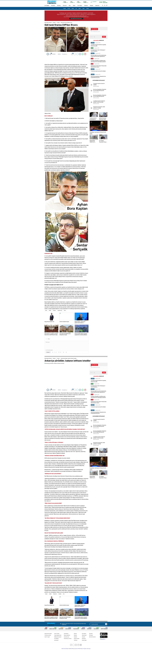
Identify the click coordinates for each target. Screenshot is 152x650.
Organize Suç (60, 310)
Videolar (86, 5)
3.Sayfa (64, 8)
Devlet (50, 310)
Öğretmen (55, 593)
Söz (63, 593)
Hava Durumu (68, 628)
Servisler (53, 5)
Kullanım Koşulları (83, 648)
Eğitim (80, 8)
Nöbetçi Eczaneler (57, 636)
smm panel (56, 640)
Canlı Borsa (66, 633)
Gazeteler (97, 5)
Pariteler (89, 628)
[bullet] (60, 352)
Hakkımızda (63, 648)
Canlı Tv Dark (56, 633)
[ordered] (59, 352)
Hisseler (83, 628)
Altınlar (75, 633)
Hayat (83, 8)
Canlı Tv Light (47, 636)
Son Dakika (47, 5)
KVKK (79, 648)
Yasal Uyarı (89, 648)
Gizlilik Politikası (71, 648)
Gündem (59, 5)
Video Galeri (84, 635)
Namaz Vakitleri (52, 628)
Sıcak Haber (84, 640)
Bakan (46, 593)
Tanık (65, 310)
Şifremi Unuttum (92, 636)
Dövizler (75, 635)
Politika (87, 8)
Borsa (46, 628)
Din (76, 8)
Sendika (60, 593)
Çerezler (76, 648)
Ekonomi (65, 5)
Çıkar (46, 310)
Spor (70, 5)
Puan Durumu (76, 628)
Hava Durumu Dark (48, 633)
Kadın (74, 5)
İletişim (67, 648)
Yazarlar (91, 5)
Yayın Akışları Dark (57, 635)
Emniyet (54, 310)
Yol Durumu (96, 628)
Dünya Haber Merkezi (48, 22)
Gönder (48, 352)
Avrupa (69, 8)
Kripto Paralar (104, 628)
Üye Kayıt (91, 635)
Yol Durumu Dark (48, 635)
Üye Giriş (91, 633)
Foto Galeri (79, 5)
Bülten (73, 8)
